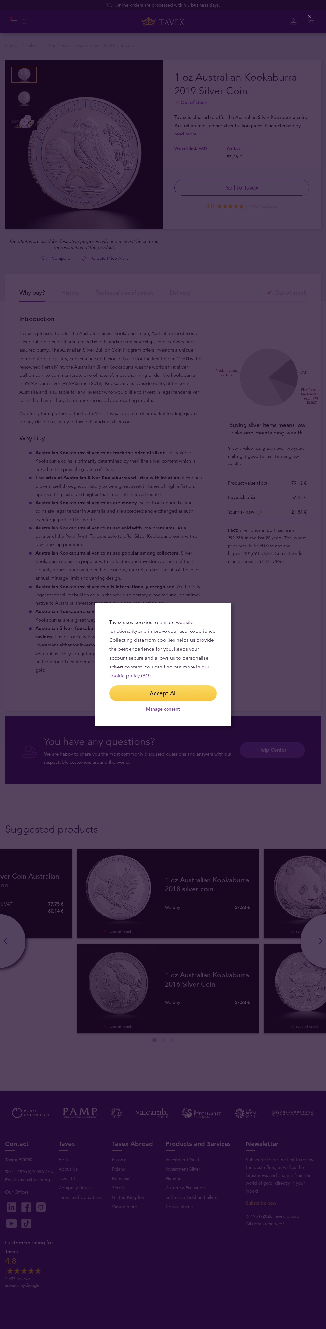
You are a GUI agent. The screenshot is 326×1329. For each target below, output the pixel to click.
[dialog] (163, 664)
